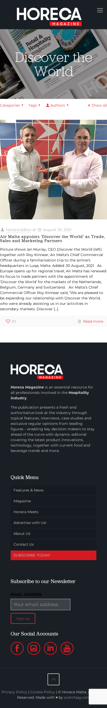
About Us (22, 533)
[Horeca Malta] (53, 14)
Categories (10, 105)
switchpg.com (77, 697)
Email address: (26, 595)
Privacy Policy (14, 692)
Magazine (22, 501)
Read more (93, 321)
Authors (57, 105)
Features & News (29, 490)
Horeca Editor (18, 229)
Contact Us (24, 544)
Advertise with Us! (30, 522)
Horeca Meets (26, 512)
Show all (99, 105)
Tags (32, 105)
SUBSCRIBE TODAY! (32, 555)
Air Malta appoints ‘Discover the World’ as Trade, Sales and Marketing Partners (52, 238)
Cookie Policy (42, 692)
